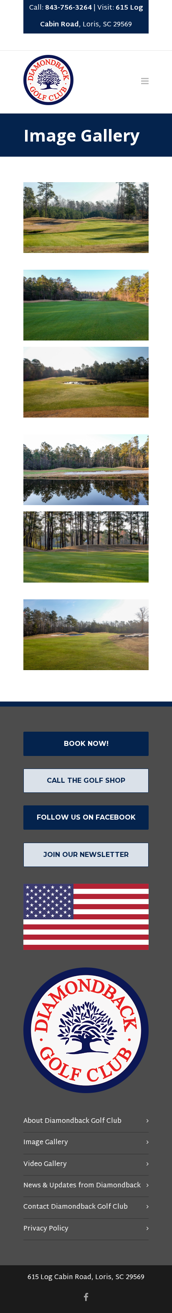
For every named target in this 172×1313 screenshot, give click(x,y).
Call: (60, 8)
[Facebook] (86, 42)
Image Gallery (45, 1143)
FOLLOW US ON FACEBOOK (86, 817)
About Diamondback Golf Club (72, 1121)
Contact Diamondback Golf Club (75, 1207)
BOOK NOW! (86, 744)
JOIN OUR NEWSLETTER (86, 855)
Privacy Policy (45, 1229)
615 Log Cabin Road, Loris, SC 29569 (86, 1278)
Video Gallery (45, 1164)
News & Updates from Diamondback (82, 1186)
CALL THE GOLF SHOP (86, 780)
